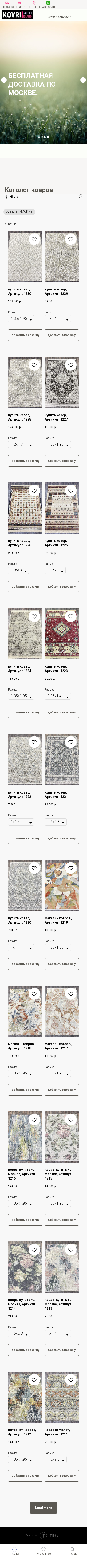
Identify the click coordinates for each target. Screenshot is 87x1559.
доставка (8, 7)
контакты (34, 7)
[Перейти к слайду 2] (43, 137)
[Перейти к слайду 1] (39, 137)
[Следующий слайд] (83, 80)
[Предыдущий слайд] (4, 80)
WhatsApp (48, 7)
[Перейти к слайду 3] (48, 137)
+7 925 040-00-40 (59, 17)
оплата (21, 7)
